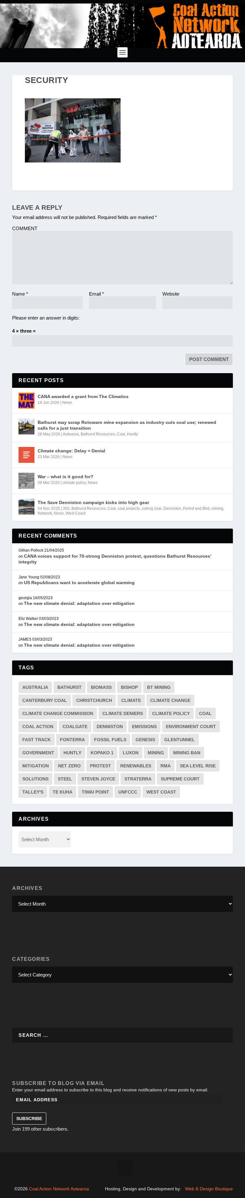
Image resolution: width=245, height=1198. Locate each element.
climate (131, 700)
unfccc (127, 792)
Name (20, 294)
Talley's (32, 792)
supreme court (180, 778)
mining (217, 508)
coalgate (75, 726)
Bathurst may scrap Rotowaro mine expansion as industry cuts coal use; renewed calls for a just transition (127, 425)
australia (35, 687)
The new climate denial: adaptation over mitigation (79, 603)
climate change (170, 700)
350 (66, 508)
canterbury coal (44, 700)
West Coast (75, 513)
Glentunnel (179, 739)
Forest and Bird (196, 508)
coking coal (151, 508)
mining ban (186, 752)
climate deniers (122, 713)
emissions (144, 726)
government (38, 752)
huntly (72, 752)
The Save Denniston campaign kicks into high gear (93, 502)
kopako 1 (102, 752)
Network (45, 513)
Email (96, 294)
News (67, 402)
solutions (35, 778)
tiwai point (95, 792)
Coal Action (37, 726)
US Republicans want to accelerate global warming (79, 582)
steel (65, 778)
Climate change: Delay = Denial (71, 450)
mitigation (35, 765)
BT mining (159, 687)
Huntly (132, 434)
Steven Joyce (98, 778)
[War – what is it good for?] (26, 481)
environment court (191, 726)
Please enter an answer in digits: (45, 317)
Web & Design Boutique (209, 1188)
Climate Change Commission (57, 713)
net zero (69, 765)
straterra (138, 778)
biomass (101, 687)
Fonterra (72, 739)
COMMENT (24, 228)
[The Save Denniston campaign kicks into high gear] (26, 507)
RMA (165, 765)
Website (170, 294)
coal (205, 713)
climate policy (74, 482)
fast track (36, 739)
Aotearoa (71, 434)
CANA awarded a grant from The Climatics (83, 396)
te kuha (62, 792)
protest (100, 765)
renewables (135, 765)
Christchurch (94, 700)
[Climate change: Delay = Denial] (26, 455)
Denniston (172, 508)
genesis (145, 739)
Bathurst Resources (98, 434)
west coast (161, 792)
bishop (129, 687)
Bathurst (69, 687)
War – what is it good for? (65, 476)
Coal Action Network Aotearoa (59, 1188)
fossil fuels (110, 739)
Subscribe (29, 1118)
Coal (121, 434)
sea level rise (198, 765)
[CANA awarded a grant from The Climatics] (26, 401)
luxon (130, 752)
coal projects (129, 508)
